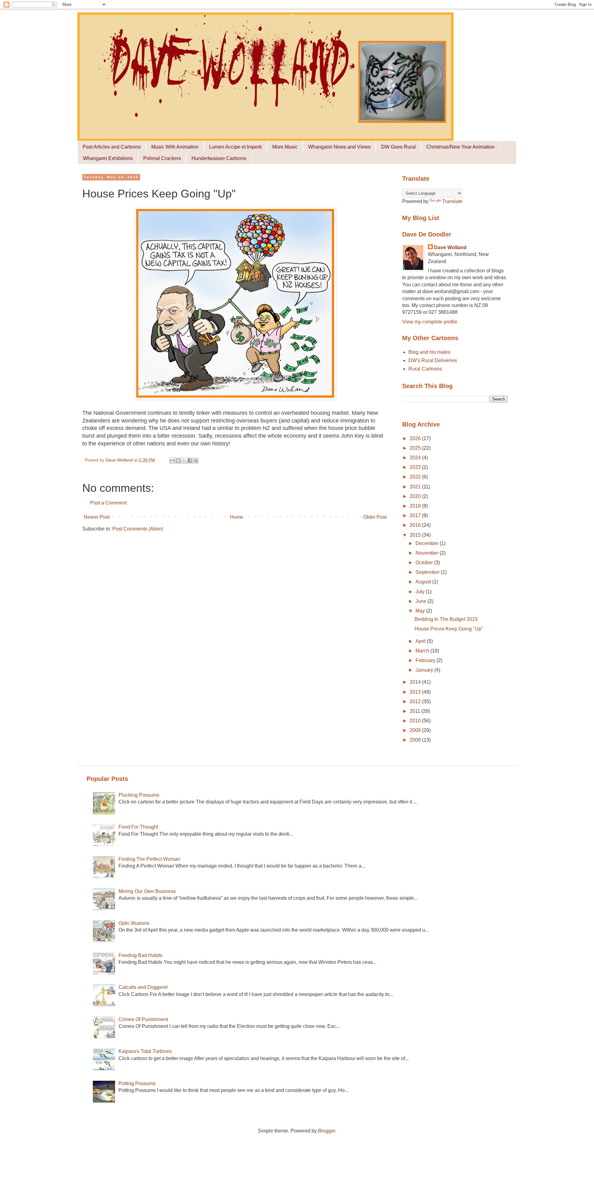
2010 (416, 720)
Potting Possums (137, 1083)
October (424, 562)
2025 (416, 448)
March (422, 650)
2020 (416, 496)
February (426, 660)
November (427, 553)
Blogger (326, 1130)
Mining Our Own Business (147, 891)
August (423, 581)
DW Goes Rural (398, 146)
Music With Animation (175, 146)
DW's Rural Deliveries (432, 360)
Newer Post (97, 517)
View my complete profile (429, 321)
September (428, 572)
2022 (416, 476)
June (421, 601)
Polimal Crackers (162, 158)
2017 (416, 515)
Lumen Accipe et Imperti (235, 146)
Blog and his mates (429, 352)
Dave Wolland (450, 247)
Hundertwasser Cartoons (219, 158)
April (421, 641)
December (427, 543)
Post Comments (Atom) (137, 528)
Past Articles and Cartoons (112, 146)
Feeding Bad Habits (140, 955)
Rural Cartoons (425, 368)
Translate (452, 201)
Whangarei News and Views (339, 146)
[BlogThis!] (178, 460)
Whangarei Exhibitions (108, 158)
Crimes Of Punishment (143, 1019)
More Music (285, 146)
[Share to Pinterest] (196, 460)
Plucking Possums (138, 795)
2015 (416, 535)
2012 (416, 701)
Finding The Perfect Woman (149, 859)
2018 (416, 506)
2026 (416, 438)
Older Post (374, 517)
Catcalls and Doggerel (143, 987)
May (420, 610)
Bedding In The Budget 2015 (446, 619)
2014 (416, 682)
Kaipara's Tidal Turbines (145, 1051)
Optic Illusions (133, 923)
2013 (416, 692)
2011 (415, 711)
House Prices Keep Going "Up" (449, 628)
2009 (416, 730)
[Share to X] (184, 460)
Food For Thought (138, 826)
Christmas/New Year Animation (460, 146)
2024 (416, 457)
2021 (416, 486)
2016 (416, 525)
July (420, 591)
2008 (416, 740)
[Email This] (172, 460)
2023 (416, 467)
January (424, 670)
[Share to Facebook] (190, 460)
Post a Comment (108, 502)
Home (236, 517)
